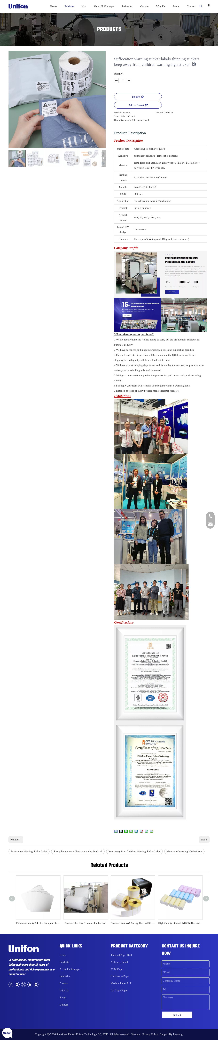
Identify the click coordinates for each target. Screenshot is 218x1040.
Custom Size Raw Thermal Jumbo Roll (85, 923)
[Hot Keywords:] (201, 6)
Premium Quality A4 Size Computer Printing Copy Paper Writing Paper (38, 923)
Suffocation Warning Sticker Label (29, 851)
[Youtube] (29, 984)
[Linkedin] (17, 984)
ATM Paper (117, 969)
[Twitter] (23, 984)
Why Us (64, 990)
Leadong (178, 1034)
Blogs (63, 997)
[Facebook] (11, 984)
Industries (65, 976)
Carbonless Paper (120, 976)
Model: (118, 112)
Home (63, 955)
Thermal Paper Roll (121, 955)
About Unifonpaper (70, 969)
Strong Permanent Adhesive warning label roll (77, 851)
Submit (177, 1015)
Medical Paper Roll (121, 983)
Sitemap (135, 1034)
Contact (64, 1004)
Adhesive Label (119, 962)
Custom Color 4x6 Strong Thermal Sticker (133, 923)
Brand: (160, 112)
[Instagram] (36, 984)
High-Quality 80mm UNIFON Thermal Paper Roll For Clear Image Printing (180, 923)
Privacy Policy (150, 1034)
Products (64, 962)
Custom (64, 983)
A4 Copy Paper (119, 990)
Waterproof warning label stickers (184, 851)
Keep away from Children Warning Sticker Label (134, 851)
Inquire (136, 96)
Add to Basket (136, 105)
